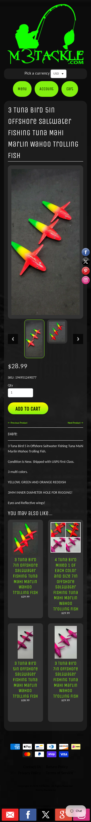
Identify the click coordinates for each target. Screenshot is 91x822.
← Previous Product (17, 423)
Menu (22, 88)
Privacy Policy (29, 773)
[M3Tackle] (45, 60)
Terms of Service (59, 773)
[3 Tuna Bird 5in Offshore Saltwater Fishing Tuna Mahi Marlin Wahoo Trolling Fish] (34, 338)
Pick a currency (37, 74)
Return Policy (57, 767)
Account (46, 88)
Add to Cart (27, 409)
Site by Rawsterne (46, 790)
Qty (10, 385)
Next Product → (75, 423)
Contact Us (32, 767)
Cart (69, 88)
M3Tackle (44, 786)
